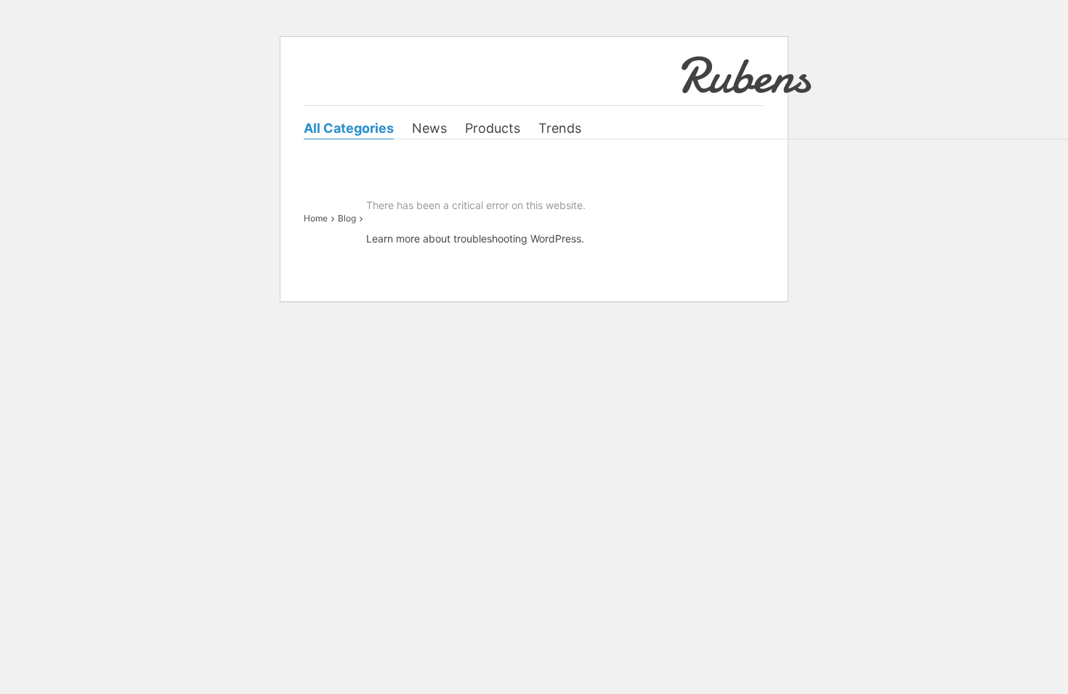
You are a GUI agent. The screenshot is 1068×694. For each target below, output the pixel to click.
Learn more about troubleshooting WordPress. (475, 238)
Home (316, 218)
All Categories (349, 128)
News (429, 128)
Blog (347, 218)
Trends (559, 128)
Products (492, 128)
